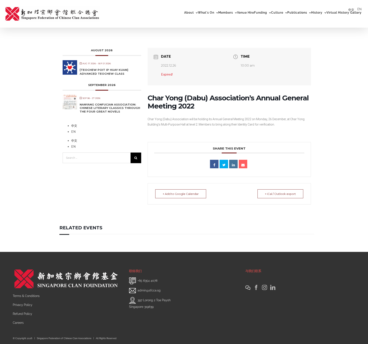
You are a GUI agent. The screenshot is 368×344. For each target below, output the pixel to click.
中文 (351, 9)
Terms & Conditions (26, 296)
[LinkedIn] (272, 287)
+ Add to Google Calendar (181, 194)
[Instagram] (264, 287)
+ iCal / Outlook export (280, 194)
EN (359, 9)
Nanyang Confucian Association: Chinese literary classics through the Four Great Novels (110, 108)
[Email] (243, 164)
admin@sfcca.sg (149, 290)
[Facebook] (256, 287)
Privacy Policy (22, 305)
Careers (18, 322)
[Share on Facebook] (214, 164)
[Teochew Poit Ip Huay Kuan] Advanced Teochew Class (104, 71)
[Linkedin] (233, 164)
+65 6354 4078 (147, 280)
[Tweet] (224, 164)
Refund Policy (22, 313)
